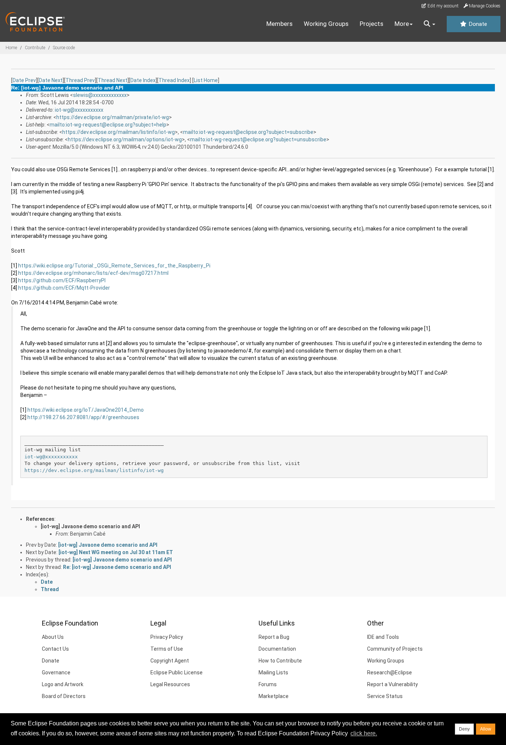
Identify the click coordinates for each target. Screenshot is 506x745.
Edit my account (442, 6)
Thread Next (112, 80)
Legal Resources (170, 684)
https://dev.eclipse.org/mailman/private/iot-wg (112, 117)
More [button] (402, 23)
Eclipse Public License (176, 672)
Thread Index (174, 80)
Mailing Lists (273, 672)
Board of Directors (64, 696)
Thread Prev (80, 80)
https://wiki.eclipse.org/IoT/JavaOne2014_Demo (85, 410)
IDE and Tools (383, 637)
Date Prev (24, 80)
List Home (206, 80)
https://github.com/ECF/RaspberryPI (62, 280)
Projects (371, 23)
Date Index (143, 80)
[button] (429, 24)
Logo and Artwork (62, 684)
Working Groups (326, 23)
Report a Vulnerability (392, 684)
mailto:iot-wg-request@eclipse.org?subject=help (108, 125)
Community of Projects (395, 649)
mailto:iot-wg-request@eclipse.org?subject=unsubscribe (258, 139)
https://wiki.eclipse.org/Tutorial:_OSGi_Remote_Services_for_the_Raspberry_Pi (114, 266)
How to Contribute (280, 661)
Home (11, 47)
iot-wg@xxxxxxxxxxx (79, 110)
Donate (477, 24)
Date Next (51, 80)
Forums (268, 684)
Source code (64, 47)
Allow (485, 729)
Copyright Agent (169, 661)
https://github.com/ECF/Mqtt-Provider (64, 288)
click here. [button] (363, 733)
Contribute (35, 47)
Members (279, 23)
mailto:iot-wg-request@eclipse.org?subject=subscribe (248, 132)
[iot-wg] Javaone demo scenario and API (90, 526)
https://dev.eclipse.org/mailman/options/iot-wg (125, 139)
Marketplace (274, 696)
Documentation (277, 649)
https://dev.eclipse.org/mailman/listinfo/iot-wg (118, 132)
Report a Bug (274, 637)
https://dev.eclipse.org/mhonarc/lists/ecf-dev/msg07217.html (93, 273)
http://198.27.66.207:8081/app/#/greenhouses (83, 417)
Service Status (385, 696)
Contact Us (55, 649)
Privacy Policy (166, 637)
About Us (53, 637)
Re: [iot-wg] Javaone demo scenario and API (117, 567)
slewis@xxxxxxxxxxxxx (100, 95)
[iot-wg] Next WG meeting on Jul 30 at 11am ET (116, 552)
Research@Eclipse (389, 672)
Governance (56, 672)
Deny (464, 729)
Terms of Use (166, 649)
